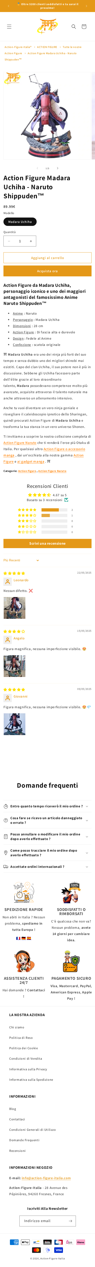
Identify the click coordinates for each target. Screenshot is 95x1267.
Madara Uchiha (20, 222)
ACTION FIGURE (47, 47)
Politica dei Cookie (23, 1048)
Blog (12, 1109)
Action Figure (27, 471)
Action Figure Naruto (19, 442)
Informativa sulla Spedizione (31, 1079)
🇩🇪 (23, 938)
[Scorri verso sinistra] (37, 168)
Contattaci (17, 1119)
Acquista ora (47, 271)
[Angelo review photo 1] (14, 666)
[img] (14, 573)
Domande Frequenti (24, 1140)
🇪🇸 (29, 938)
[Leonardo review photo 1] (14, 608)
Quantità (9, 232)
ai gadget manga (30, 461)
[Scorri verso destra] (58, 168)
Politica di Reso (21, 1038)
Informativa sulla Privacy (28, 1069)
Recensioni (17, 1151)
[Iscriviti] (70, 1221)
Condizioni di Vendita (25, 1058)
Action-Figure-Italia (52, 1258)
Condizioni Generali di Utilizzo (32, 1130)
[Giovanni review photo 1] (14, 724)
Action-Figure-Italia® (18, 47)
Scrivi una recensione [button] (47, 543)
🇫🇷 (18, 938)
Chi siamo (16, 1027)
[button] (9, 27)
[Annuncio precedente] (8, 6)
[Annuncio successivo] (86, 6)
